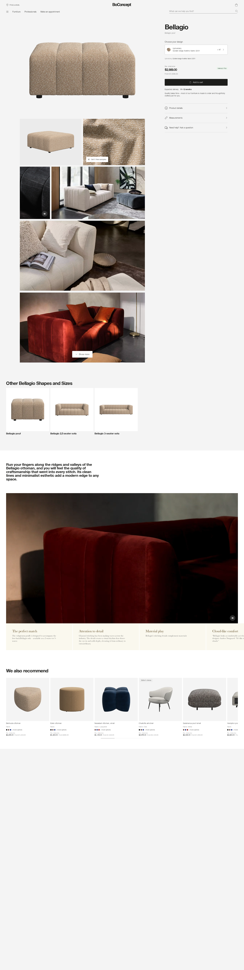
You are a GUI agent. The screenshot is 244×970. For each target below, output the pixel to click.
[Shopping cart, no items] (236, 5)
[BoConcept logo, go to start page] (122, 5)
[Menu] (7, 11)
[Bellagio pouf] (27, 409)
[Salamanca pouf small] (204, 699)
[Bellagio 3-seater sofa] (116, 409)
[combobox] (203, 11)
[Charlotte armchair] (160, 699)
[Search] (236, 11)
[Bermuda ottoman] (27, 699)
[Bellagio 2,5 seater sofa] (72, 409)
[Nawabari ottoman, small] (116, 699)
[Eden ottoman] (72, 699)
